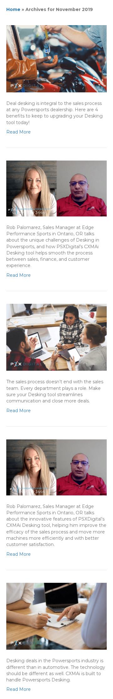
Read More (18, 132)
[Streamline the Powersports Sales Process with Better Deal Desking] (56, 337)
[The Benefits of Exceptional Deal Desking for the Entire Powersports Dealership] (56, 58)
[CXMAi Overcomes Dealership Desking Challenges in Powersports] (56, 188)
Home (13, 9)
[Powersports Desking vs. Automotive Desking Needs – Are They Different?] (56, 616)
